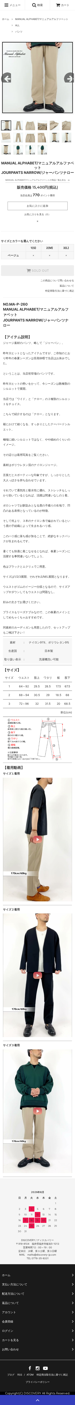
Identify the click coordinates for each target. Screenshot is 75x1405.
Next (69, 77)
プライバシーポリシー (38, 1381)
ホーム (5, 19)
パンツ (18, 31)
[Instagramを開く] (37, 1369)
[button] (37, 839)
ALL (17, 25)
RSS (19, 1374)
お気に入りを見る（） (37, 214)
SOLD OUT (40, 270)
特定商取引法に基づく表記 (59, 290)
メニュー (15, 5)
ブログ (10, 1374)
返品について (67, 285)
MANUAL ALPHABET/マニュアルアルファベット (41, 19)
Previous (6, 77)
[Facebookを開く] (29, 1369)
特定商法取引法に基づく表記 (52, 1374)
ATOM (30, 1374)
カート (65, 5)
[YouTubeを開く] (45, 1369)
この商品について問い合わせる (57, 280)
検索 (39, 5)
